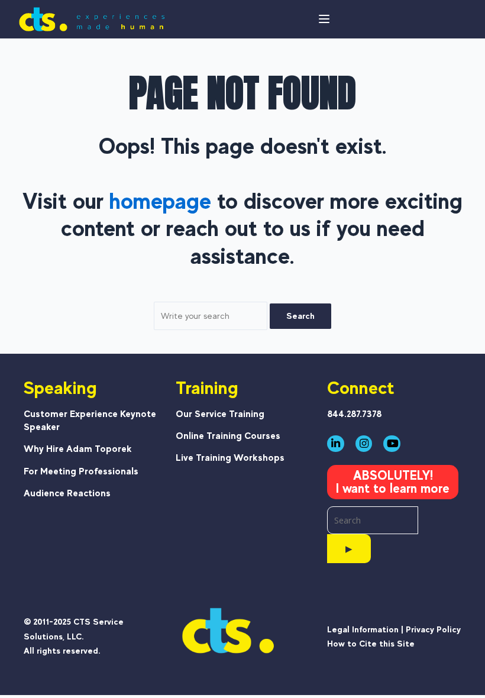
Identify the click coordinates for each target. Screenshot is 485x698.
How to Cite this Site (371, 643)
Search (300, 316)
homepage (160, 201)
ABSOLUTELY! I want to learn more (393, 482)
